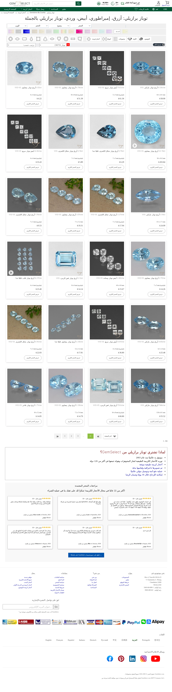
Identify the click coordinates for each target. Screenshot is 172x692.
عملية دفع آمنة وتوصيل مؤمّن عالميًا (146, 471)
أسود (19, 31)
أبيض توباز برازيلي (118, 32)
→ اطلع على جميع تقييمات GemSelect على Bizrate (86, 555)
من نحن (94, 577)
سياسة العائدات (59, 577)
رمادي (50, 31)
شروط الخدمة (59, 587)
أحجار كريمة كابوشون (25, 587)
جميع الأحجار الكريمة (25, 580)
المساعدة (53, 9)
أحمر (96, 31)
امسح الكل (157, 45)
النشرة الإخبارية (124, 585)
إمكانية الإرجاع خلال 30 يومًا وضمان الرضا (144, 475)
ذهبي (43, 31)
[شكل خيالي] (80, 39)
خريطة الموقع (124, 582)
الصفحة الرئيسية (10, 9)
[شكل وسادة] (66, 39)
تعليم (64, 9)
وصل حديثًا (40, 9)
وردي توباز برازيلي (80, 32)
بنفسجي (109, 31)
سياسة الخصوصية (58, 585)
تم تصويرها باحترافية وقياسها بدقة (147, 468)
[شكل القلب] (59, 39)
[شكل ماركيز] (52, 39)
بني (36, 31)
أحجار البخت (28, 582)
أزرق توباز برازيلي (27, 32)
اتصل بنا (94, 582)
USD (165, 9)
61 (90, 436)
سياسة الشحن (59, 582)
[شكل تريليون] (45, 39)
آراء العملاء (93, 580)
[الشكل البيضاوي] (17, 39)
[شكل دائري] (10, 39)
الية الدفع (61, 580)
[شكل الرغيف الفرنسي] (73, 39)
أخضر (57, 31)
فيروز (103, 31)
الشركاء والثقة (92, 585)
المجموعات (125, 577)
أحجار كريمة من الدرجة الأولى (22, 585)
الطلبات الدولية (59, 593)
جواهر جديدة (28, 577)
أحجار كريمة (26, 9)
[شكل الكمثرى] (31, 39)
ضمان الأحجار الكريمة (57, 590)
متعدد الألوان (64, 32)
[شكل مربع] (38, 39)
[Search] (78, 3)
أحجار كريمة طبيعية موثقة (150, 464)
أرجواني (88, 31)
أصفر (126, 31)
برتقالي (72, 31)
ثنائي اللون (11, 31)
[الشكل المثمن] (24, 39)
